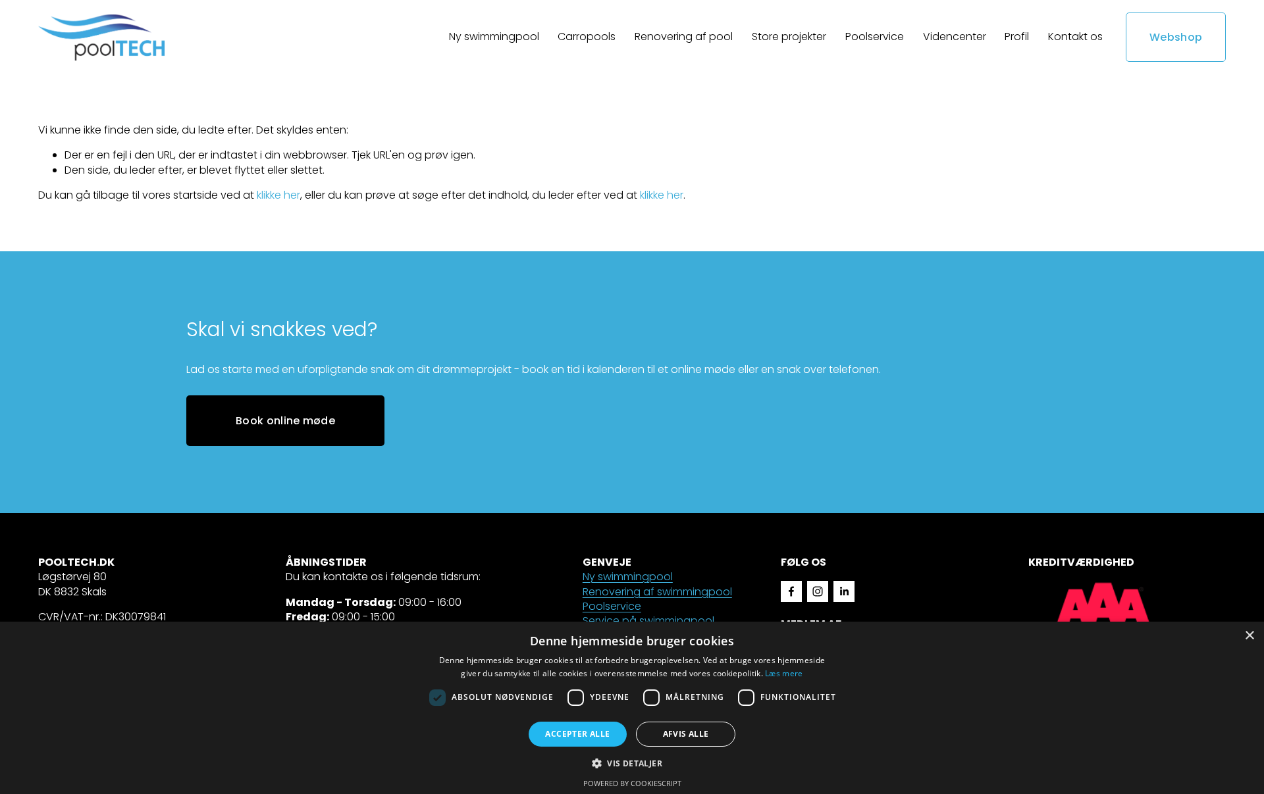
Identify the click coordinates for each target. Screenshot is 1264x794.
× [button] (1249, 636)
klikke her (278, 195)
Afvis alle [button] (686, 733)
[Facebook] (791, 591)
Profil (1017, 36)
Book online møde (285, 420)
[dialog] (632, 708)
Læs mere (784, 673)
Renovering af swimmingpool (657, 592)
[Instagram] (817, 591)
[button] (632, 763)
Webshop (1175, 37)
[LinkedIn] (844, 591)
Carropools (587, 36)
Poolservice (874, 36)
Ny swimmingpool (628, 577)
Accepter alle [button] (577, 733)
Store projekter (789, 36)
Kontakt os (1075, 36)
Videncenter (954, 36)
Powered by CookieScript (632, 783)
